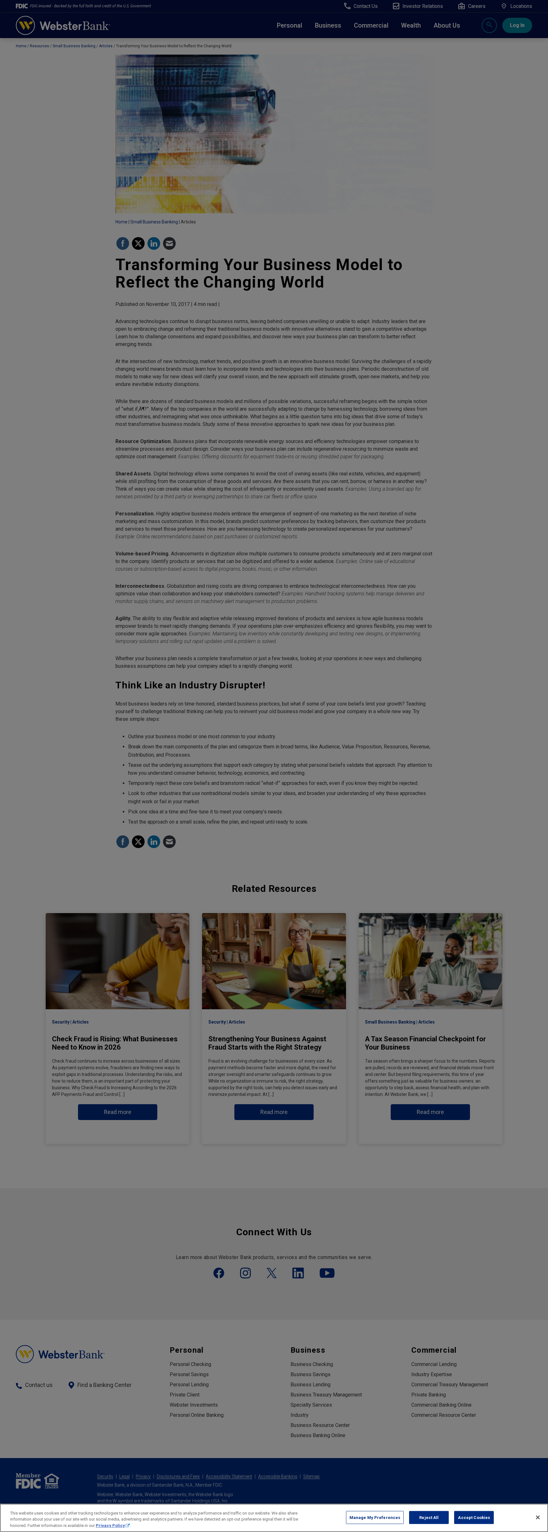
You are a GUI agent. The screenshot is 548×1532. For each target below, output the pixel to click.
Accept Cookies (474, 1517)
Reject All (429, 1517)
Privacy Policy (110, 1525)
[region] (274, 1518)
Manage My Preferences (375, 1517)
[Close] (538, 1517)
